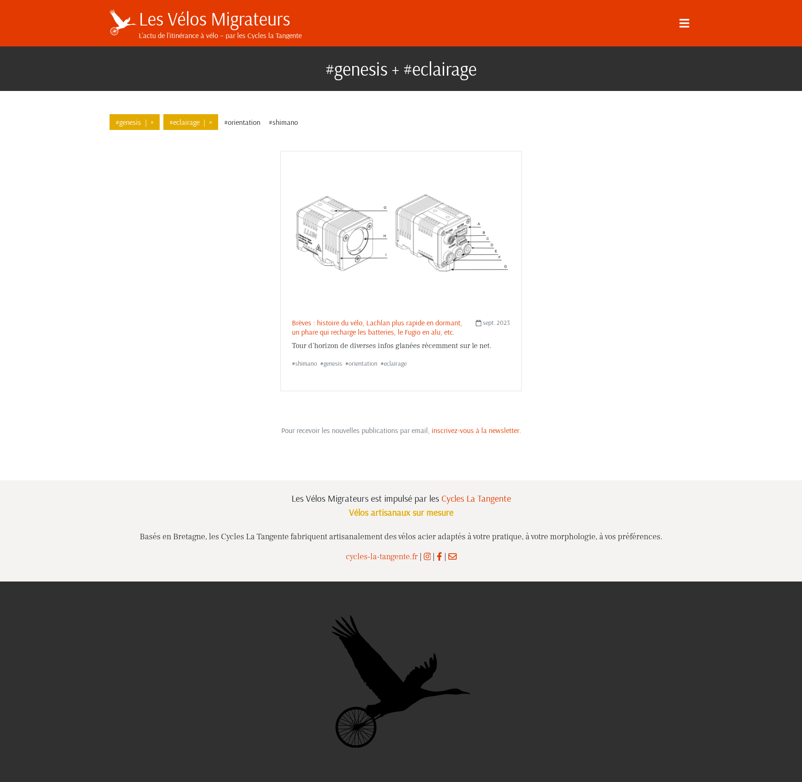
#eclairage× (190, 122)
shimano (306, 363)
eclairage (395, 363)
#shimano (283, 122)
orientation (363, 363)
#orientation (242, 122)
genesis (332, 363)
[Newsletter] (452, 556)
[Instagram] (427, 556)
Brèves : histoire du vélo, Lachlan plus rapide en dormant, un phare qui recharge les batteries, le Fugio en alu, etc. (377, 327)
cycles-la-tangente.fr (382, 556)
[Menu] (684, 23)
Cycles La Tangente (476, 498)
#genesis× (135, 122)
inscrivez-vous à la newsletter (475, 430)
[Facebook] (439, 556)
